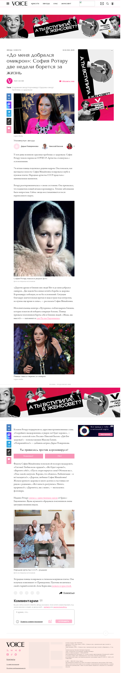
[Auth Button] (112, 3)
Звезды (9, 50)
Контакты (11, 659)
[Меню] (8, 3)
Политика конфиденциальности (16, 668)
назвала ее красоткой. (61, 585)
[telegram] (16, 650)
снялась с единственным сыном (43, 497)
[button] (72, 146)
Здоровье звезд (46, 87)
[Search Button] (107, 3)
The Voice (20, 3)
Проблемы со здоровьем (22, 90)
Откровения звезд (19, 87)
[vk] (12, 650)
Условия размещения (13, 664)
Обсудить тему (68, 81)
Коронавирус (33, 87)
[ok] (8, 654)
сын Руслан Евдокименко (48, 318)
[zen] (20, 650)
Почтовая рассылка (102, 3)
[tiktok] (12, 654)
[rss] (8, 650)
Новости (17, 50)
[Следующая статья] (60, 633)
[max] (16, 654)
